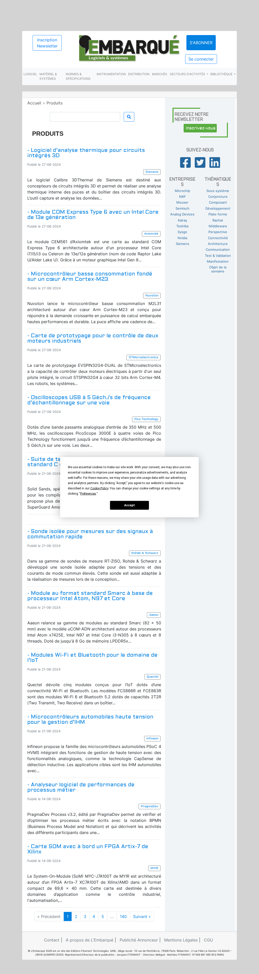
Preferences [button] (88, 493)
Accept (129, 505)
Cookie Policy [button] (99, 488)
